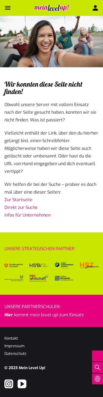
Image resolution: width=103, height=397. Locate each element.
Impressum (14, 346)
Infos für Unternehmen (27, 215)
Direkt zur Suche (21, 207)
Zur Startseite (18, 200)
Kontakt (11, 338)
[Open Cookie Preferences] (97, 378)
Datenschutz (15, 353)
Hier (8, 315)
